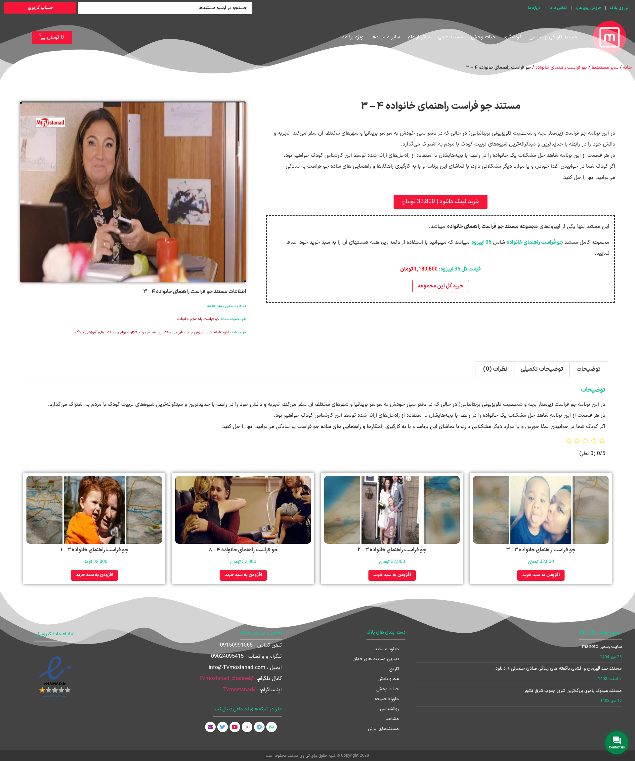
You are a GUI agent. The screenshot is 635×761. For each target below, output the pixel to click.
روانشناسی (389, 708)
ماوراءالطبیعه (387, 699)
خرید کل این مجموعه (440, 286)
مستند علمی (450, 37)
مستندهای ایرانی (383, 728)
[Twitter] (222, 727)
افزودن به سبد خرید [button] (541, 574)
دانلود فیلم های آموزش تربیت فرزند (203, 332)
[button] (440, 202)
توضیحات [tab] (588, 369)
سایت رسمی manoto (602, 646)
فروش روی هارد (588, 8)
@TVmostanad (240, 690)
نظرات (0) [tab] (495, 369)
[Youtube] (235, 727)
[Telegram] (259, 727)
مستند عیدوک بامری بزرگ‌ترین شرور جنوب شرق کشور (573, 690)
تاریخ (394, 668)
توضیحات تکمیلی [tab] (542, 369)
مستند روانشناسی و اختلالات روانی (145, 332)
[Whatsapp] (271, 727)
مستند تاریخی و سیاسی (553, 37)
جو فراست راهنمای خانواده (561, 67)
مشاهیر (392, 718)
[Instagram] (247, 727)
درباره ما (534, 8)
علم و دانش (388, 678)
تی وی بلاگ (619, 8)
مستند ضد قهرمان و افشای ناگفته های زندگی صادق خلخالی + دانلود (558, 668)
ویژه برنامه (352, 37)
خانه (627, 67)
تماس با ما (558, 8)
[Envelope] (210, 727)
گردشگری (513, 37)
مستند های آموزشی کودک (95, 332)
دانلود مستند (387, 649)
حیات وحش (483, 37)
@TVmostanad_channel (227, 679)
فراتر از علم (419, 37)
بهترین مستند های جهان (376, 658)
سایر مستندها (385, 37)
